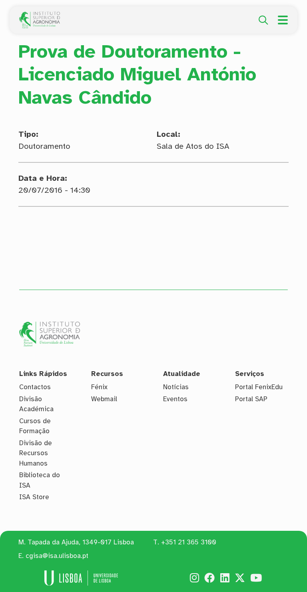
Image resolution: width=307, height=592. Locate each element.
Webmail (104, 399)
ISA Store (34, 497)
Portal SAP (251, 399)
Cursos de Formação (35, 426)
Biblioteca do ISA (39, 480)
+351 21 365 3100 (188, 542)
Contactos (35, 387)
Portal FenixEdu (259, 387)
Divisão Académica (36, 404)
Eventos (175, 399)
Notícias (176, 387)
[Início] (39, 16)
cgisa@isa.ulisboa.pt (57, 556)
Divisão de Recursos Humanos (35, 453)
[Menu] (283, 20)
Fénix (99, 387)
